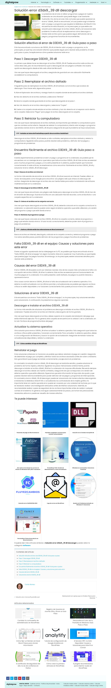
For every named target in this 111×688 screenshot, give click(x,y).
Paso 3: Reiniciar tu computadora (30, 564)
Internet (33, 2)
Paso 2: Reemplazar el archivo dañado (32, 561)
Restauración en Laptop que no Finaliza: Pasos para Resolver (78, 597)
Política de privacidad (48, 684)
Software (56, 2)
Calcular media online (70, 684)
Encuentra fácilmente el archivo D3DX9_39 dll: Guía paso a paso (40, 567)
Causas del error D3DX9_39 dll (29, 572)
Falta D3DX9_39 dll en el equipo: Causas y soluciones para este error (42, 569)
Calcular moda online (81, 685)
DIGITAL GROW (24, 684)
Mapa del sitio (28, 685)
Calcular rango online (96, 685)
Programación (80, 2)
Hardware (93, 2)
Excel (102, 2)
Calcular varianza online (85, 684)
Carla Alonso (30, 584)
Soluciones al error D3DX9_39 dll (29, 575)
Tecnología (45, 2)
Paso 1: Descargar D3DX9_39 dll (29, 558)
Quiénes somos (35, 684)
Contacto (37, 685)
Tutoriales (67, 2)
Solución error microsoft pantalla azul (28, 597)
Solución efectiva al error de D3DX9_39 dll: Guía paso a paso (39, 556)
